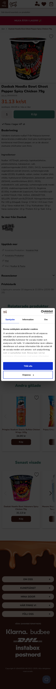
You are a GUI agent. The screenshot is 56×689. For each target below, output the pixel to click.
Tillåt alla (28, 366)
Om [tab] (46, 319)
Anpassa (26, 375)
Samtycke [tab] (10, 319)
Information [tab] (28, 319)
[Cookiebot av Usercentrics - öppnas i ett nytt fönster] (41, 312)
